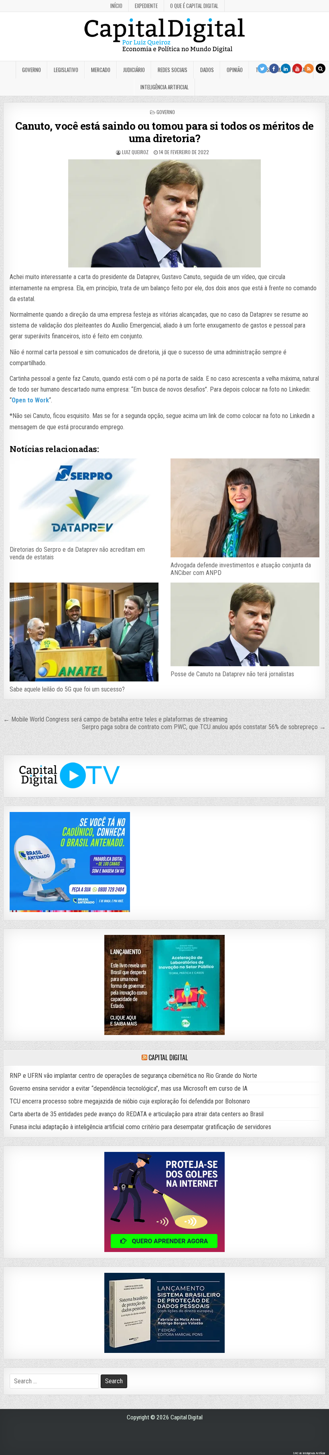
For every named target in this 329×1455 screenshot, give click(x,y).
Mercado (100, 70)
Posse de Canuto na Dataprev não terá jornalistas (232, 674)
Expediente (146, 6)
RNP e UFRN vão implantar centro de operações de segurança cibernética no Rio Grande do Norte (133, 1075)
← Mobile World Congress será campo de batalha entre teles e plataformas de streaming (115, 719)
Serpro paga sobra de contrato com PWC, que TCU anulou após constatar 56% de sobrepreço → (204, 727)
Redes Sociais (172, 70)
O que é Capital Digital (194, 6)
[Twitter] (262, 68)
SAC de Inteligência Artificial (309, 1453)
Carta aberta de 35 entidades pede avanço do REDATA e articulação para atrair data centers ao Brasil (137, 1114)
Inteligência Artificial (164, 87)
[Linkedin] (285, 68)
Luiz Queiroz (135, 152)
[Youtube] (297, 68)
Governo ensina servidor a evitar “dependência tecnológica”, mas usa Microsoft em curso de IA (129, 1088)
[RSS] (309, 68)
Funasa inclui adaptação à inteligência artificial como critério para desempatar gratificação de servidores (140, 1127)
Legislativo (66, 70)
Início (116, 6)
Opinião (235, 70)
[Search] (320, 68)
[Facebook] (274, 68)
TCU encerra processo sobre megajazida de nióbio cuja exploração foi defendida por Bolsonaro (130, 1101)
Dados (207, 70)
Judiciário (134, 70)
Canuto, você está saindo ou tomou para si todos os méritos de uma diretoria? (164, 132)
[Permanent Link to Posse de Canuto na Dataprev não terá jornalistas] (245, 624)
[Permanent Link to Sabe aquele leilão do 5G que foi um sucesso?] (84, 632)
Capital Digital (167, 1057)
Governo (31, 70)
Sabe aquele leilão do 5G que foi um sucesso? (67, 689)
